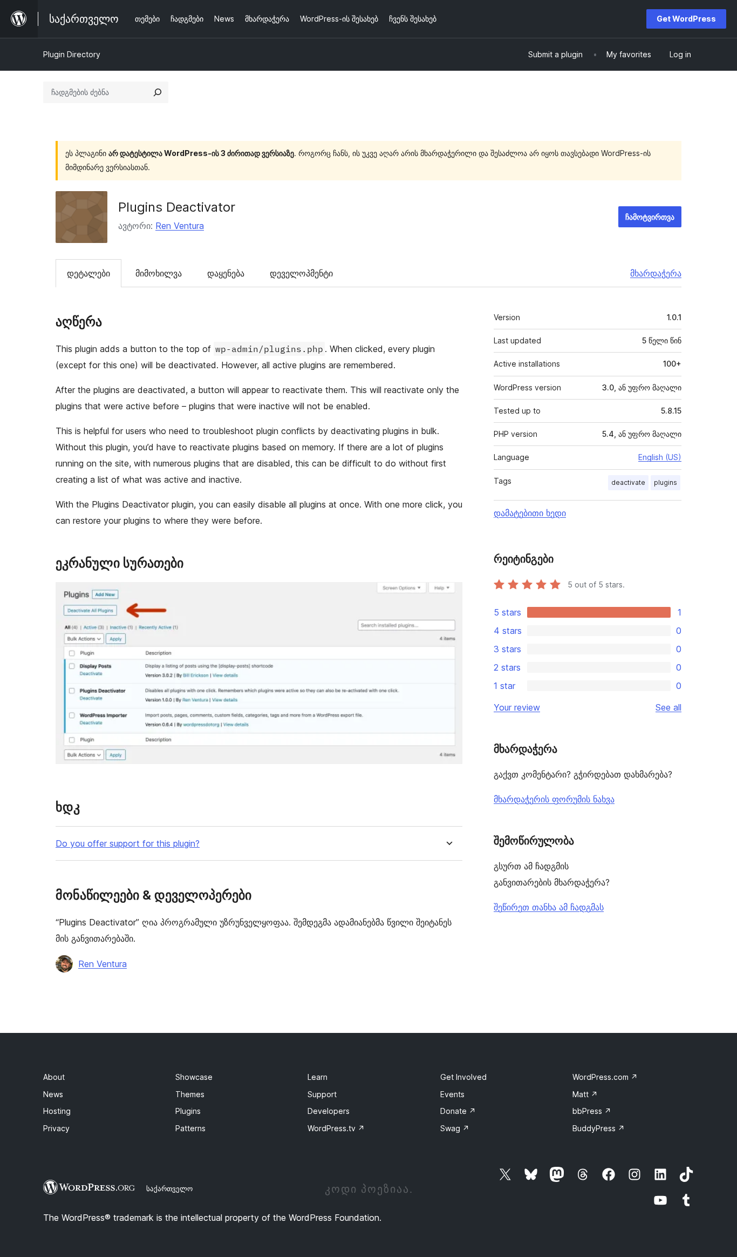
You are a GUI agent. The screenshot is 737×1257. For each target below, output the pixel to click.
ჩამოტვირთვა (649, 216)
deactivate (628, 482)
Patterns (190, 1128)
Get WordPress (686, 18)
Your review (517, 707)
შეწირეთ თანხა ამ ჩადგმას (549, 907)
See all (668, 707)
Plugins (188, 1111)
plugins (665, 482)
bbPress (591, 1111)
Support (322, 1094)
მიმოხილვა (158, 273)
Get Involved (463, 1077)
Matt (585, 1094)
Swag (454, 1128)
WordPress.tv (336, 1128)
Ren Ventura (179, 225)
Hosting (57, 1111)
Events (452, 1094)
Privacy (56, 1128)
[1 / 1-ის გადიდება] (447, 596)
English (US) (659, 457)
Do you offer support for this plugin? (128, 844)
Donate (458, 1111)
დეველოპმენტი (301, 273)
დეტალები (88, 273)
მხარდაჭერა (655, 273)
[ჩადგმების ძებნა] (157, 92)
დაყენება (225, 273)
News (53, 1094)
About (54, 1077)
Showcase (194, 1077)
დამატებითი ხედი (530, 513)
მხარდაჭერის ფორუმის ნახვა (554, 799)
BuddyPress (598, 1128)
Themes (189, 1094)
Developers (329, 1111)
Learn (317, 1077)
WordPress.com (605, 1077)
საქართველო (169, 1188)
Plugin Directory (71, 54)
